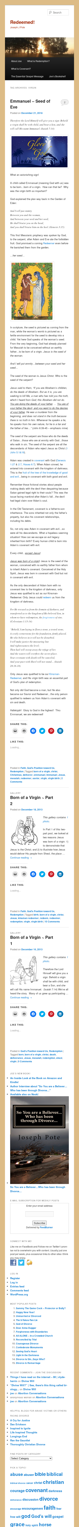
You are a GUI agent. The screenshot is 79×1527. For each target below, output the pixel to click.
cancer (29, 1483)
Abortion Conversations (32, 1393)
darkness (55, 1491)
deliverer (28, 774)
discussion (30, 1499)
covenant (39, 460)
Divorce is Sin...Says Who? (30, 1359)
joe (12, 1393)
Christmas (16, 774)
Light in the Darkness (27, 1355)
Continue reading (21, 857)
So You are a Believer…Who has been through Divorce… (37, 1189)
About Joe (16, 61)
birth (36, 914)
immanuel (51, 774)
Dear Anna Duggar (26, 1328)
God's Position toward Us (40, 768)
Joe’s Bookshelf (57, 76)
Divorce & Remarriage (28, 1363)
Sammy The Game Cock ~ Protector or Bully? (41, 1308)
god (25, 1515)
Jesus (61, 774)
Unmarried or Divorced (28, 1316)
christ (54, 771)
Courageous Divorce (27, 1343)
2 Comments (65, 103)
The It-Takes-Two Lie (27, 1320)
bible (40, 1474)
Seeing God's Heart (26, 1351)
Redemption (16, 771)
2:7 (20, 464)
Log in (14, 1282)
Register (15, 1278)
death (53, 1054)
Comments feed (19, 1290)
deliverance (16, 1058)
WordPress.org (19, 1294)
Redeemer (48, 243)
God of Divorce (24, 1324)
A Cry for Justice (20, 1420)
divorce (48, 1498)
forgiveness (49, 617)
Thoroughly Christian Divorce (27, 1444)
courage (17, 1490)
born (21, 1054)
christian (53, 1481)
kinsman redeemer (28, 918)
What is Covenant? (21, 68)
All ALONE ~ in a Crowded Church (34, 1335)
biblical (55, 1474)
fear (59, 1508)
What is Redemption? (38, 61)
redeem (47, 597)
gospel (57, 1516)
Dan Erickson (18, 1424)
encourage (15, 1508)
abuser (29, 1474)
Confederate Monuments (29, 1347)
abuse (16, 1474)
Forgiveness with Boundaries (32, 1331)
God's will (41, 1516)
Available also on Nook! (24, 1094)
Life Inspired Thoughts (23, 1432)
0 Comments (25, 1061)
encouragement (32, 1508)
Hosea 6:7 (29, 464)
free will (15, 1517)
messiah (15, 778)
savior (36, 778)
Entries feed (17, 1286)
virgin (44, 778)
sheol (59, 1058)
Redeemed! (22, 22)
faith (50, 1507)
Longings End (18, 1436)
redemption (16, 921)
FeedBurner (46, 1227)
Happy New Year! (25, 1312)
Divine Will (27, 1381)
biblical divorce (18, 1483)
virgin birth (54, 778)
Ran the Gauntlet (20, 1440)
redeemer (26, 778)
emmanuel (39, 774)
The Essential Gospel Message (27, 76)
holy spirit (32, 1525)
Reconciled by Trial (26, 1339)
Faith (23, 768)
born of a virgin (42, 771)
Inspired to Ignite (20, 1428)
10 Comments (52, 921)
